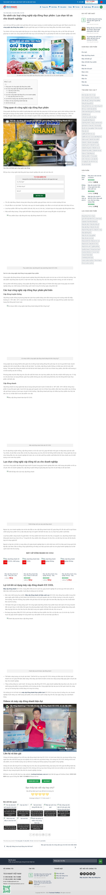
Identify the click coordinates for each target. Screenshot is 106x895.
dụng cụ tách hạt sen (97, 122)
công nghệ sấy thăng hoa (88, 120)
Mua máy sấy (98, 128)
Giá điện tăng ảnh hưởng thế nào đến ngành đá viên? (94, 20)
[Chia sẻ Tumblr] (46, 834)
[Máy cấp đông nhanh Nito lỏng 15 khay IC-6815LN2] (31, 565)
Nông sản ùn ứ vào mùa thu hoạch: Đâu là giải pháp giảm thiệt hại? (94, 29)
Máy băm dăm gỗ (95, 224)
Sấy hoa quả (85, 139)
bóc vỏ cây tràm (95, 97)
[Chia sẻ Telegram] (49, 834)
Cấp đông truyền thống (13, 90)
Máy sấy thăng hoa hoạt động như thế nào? (19, 846)
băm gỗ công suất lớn (87, 103)
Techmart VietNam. (54, 892)
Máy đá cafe (85, 243)
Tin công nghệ (7, 13)
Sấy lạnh (84, 142)
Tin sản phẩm (15, 13)
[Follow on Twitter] (87, 873)
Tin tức (22, 13)
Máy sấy (84, 82)
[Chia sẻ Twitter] (33, 834)
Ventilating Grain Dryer (87, 257)
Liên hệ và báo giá (10, 103)
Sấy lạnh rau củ (95, 147)
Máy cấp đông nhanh (88, 55)
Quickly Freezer (85, 249)
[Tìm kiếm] (101, 7)
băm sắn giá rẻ (98, 106)
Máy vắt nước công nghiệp (88, 235)
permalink (43, 840)
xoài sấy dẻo (94, 158)
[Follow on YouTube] (82, 2)
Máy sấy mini (85, 131)
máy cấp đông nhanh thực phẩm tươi (33, 692)
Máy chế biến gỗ (87, 59)
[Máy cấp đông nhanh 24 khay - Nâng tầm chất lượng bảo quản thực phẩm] (11, 565)
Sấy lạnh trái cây (97, 150)
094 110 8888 (90, 1)
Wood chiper (98, 260)
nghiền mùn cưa (86, 136)
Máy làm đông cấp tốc (87, 229)
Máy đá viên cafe (86, 246)
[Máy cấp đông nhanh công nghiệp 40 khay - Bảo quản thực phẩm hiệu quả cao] (50, 565)
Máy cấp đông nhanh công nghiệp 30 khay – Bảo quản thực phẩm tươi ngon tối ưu (69, 574)
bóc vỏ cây (92, 94)
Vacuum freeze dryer (87, 254)
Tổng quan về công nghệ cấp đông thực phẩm (18, 86)
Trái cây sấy (94, 156)
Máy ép (84, 65)
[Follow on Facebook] (77, 2)
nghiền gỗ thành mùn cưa (88, 133)
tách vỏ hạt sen (86, 158)
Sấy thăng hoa (90, 153)
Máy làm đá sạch (87, 68)
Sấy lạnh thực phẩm (87, 150)
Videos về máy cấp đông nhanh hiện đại (16, 101)
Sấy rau (84, 153)
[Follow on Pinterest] (93, 873)
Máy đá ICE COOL (94, 243)
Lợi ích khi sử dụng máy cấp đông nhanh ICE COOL (19, 98)
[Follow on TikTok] (79, 2)
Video (70, 7)
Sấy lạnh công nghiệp (93, 142)
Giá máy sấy (98, 125)
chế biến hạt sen (86, 114)
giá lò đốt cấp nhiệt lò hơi (88, 218)
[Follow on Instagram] (84, 873)
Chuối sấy (97, 111)
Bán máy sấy (85, 94)
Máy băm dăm (85, 224)
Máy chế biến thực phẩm (89, 62)
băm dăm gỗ (85, 100)
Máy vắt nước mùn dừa (87, 238)
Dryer (93, 216)
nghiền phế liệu (95, 246)
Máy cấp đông (85, 227)
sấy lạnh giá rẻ (85, 145)
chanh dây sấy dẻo (91, 108)
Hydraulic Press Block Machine (89, 221)
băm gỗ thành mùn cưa (87, 106)
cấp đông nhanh (86, 122)
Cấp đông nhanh (12, 92)
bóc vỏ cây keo (86, 97)
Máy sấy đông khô (86, 232)
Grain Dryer (98, 218)
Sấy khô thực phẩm (94, 139)
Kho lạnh (84, 52)
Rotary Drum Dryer (95, 249)
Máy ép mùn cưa (95, 241)
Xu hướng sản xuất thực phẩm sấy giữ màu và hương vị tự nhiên (94, 38)
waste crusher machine (87, 260)
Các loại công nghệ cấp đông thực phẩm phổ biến (19, 88)
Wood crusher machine (87, 263)
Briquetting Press (86, 216)
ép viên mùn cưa (93, 161)
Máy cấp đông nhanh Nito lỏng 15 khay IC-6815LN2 (31, 574)
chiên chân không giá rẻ (87, 111)
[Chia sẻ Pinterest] (36, 834)
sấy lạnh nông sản (86, 147)
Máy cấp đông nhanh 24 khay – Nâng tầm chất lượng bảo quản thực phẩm (11, 574)
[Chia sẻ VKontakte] (40, 834)
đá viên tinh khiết (86, 164)
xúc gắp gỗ (85, 161)
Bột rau (84, 108)
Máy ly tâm (85, 72)
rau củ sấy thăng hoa (96, 136)
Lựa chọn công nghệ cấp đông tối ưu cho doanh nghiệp (20, 94)
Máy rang (84, 75)
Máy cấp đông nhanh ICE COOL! (16, 96)
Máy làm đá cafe (94, 227)
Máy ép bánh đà (86, 241)
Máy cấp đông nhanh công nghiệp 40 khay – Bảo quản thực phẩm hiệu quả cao (50, 574)
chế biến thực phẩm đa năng (89, 117)
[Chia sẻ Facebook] (30, 834)
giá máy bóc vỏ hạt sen (87, 125)
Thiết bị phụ (85, 85)
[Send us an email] (81, 2)
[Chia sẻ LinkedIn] (43, 834)
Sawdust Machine (86, 252)
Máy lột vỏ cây (97, 229)
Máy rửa (84, 78)
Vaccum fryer (95, 252)
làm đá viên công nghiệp (88, 128)
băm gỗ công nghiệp (95, 100)
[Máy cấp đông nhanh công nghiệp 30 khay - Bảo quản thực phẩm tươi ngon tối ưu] (69, 565)
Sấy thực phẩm (85, 156)
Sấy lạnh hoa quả (95, 145)
